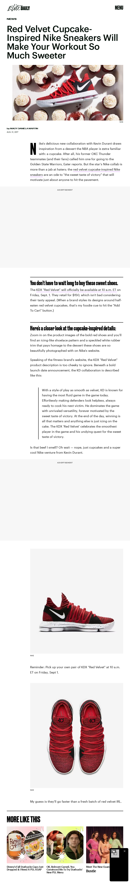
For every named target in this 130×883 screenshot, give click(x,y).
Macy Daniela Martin (24, 128)
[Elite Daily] (19, 7)
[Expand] (113, 851)
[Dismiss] (124, 851)
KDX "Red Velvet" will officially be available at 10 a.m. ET (76, 290)
